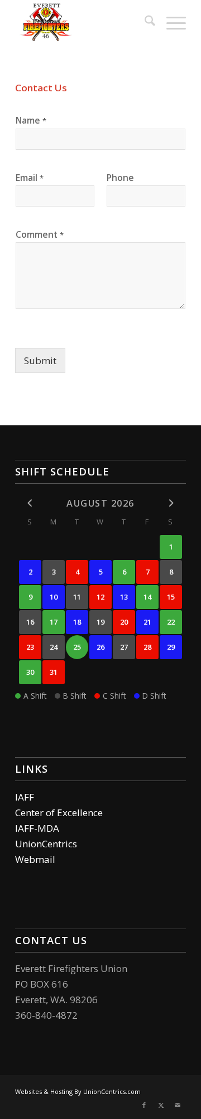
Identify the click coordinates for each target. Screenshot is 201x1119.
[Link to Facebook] (144, 1105)
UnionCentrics (46, 843)
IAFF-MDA (37, 828)
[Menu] (170, 22)
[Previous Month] (30, 502)
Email (30, 177)
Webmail (35, 859)
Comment (40, 234)
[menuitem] (144, 22)
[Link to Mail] (177, 1105)
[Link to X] (160, 1105)
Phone (120, 177)
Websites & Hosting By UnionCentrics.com (78, 1091)
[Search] (144, 22)
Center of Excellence (59, 812)
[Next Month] (171, 502)
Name (31, 120)
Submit (40, 360)
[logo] (83, 22)
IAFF (24, 797)
